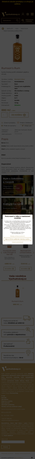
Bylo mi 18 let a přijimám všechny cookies (17, 239)
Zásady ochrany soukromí (17, 236)
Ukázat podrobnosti (17, 242)
